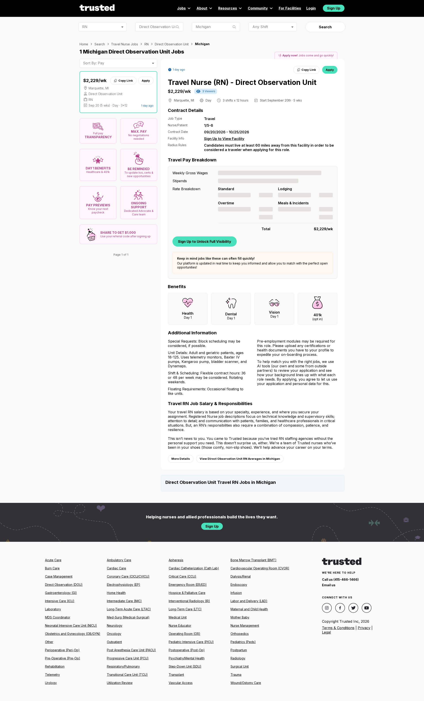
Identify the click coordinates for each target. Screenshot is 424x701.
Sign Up (333, 8)
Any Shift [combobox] (260, 27)
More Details (180, 458)
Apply (146, 80)
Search (325, 27)
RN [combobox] (84, 27)
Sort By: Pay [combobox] (93, 63)
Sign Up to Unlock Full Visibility (204, 241)
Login (311, 8)
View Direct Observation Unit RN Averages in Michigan (240, 458)
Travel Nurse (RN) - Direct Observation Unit (242, 82)
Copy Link (125, 80)
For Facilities (290, 8)
